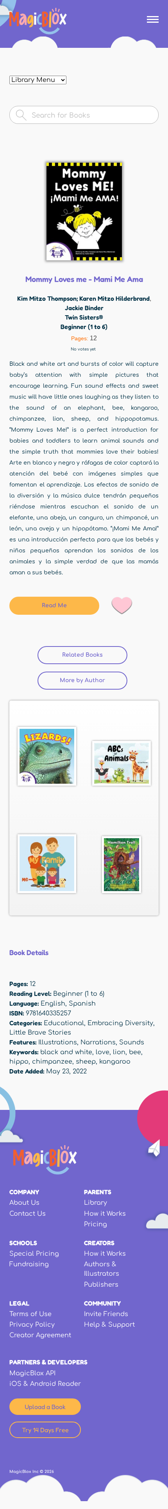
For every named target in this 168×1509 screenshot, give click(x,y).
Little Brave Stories (40, 1032)
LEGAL (19, 1303)
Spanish (82, 1003)
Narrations (98, 1042)
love (102, 1052)
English (53, 1003)
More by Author (82, 680)
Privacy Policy (32, 1324)
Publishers (101, 1284)
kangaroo (114, 1061)
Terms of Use (30, 1314)
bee (135, 1052)
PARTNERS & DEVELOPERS (48, 1362)
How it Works (105, 1213)
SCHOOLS (23, 1243)
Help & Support (109, 1324)
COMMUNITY (102, 1303)
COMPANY (24, 1192)
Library (95, 1202)
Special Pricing (34, 1253)
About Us (24, 1202)
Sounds (131, 1042)
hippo (19, 1061)
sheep (86, 1061)
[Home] (38, 21)
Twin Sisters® (84, 317)
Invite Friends (106, 1314)
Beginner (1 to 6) (84, 326)
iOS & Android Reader (45, 1383)
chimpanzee (52, 1061)
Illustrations (57, 1042)
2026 (49, 1471)
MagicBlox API (32, 1373)
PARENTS (97, 1192)
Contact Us (27, 1213)
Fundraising (29, 1264)
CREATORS (99, 1243)
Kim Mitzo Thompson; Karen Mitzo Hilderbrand (83, 298)
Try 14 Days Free (45, 1430)
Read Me (54, 605)
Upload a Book (45, 1407)
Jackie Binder (84, 308)
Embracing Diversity (120, 1023)
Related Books (94, 655)
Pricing (95, 1224)
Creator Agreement (40, 1335)
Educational (64, 1023)
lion (119, 1052)
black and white (66, 1052)
